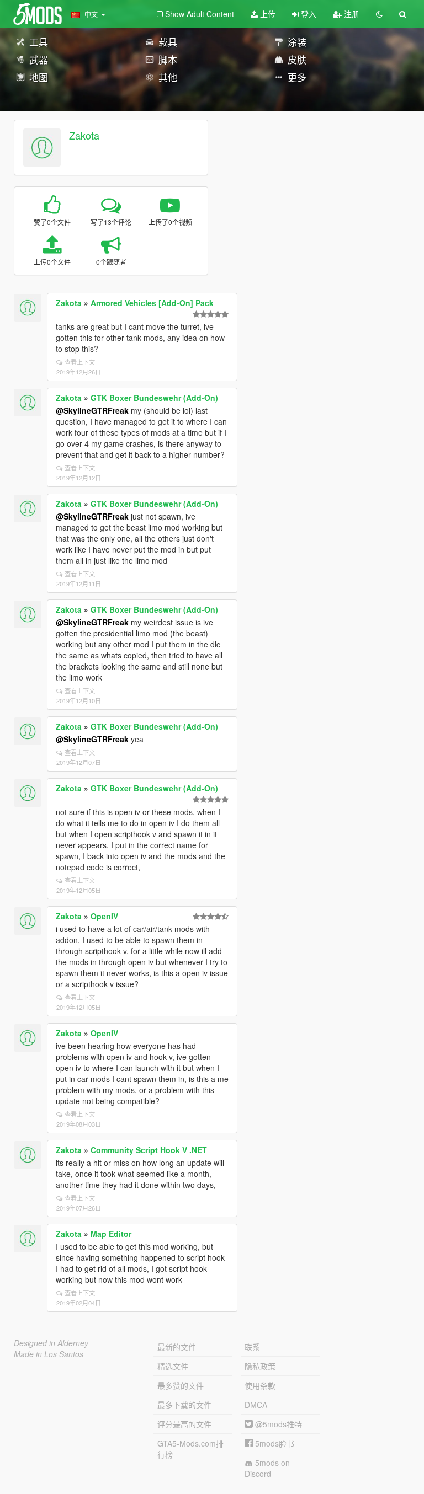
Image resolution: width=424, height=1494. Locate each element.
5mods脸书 (273, 1443)
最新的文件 (176, 1346)
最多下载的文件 (184, 1404)
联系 (252, 1346)
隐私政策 (260, 1366)
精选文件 (172, 1366)
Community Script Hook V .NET (149, 1149)
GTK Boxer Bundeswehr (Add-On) (154, 397)
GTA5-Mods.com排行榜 (190, 1449)
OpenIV (104, 916)
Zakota (84, 135)
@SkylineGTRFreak (92, 410)
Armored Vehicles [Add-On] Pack (152, 302)
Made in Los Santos (48, 1353)
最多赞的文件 (180, 1385)
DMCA (256, 1404)
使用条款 (260, 1385)
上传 (266, 13)
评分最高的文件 (184, 1423)
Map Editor (111, 1233)
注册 (350, 13)
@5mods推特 (277, 1423)
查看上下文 (80, 361)
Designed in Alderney (51, 1342)
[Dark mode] (379, 14)
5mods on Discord (267, 1468)
